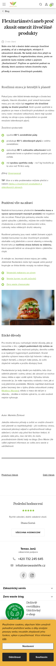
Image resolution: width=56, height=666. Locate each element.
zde (4, 638)
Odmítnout (15, 657)
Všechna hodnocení (28, 532)
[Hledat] (40, 4)
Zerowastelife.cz (23, 575)
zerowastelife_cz (32, 575)
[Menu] (4, 4)
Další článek (48, 474)
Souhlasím (41, 657)
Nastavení (28, 646)
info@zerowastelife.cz (30, 565)
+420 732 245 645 (30, 559)
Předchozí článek (10, 474)
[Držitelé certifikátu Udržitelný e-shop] (14, 612)
